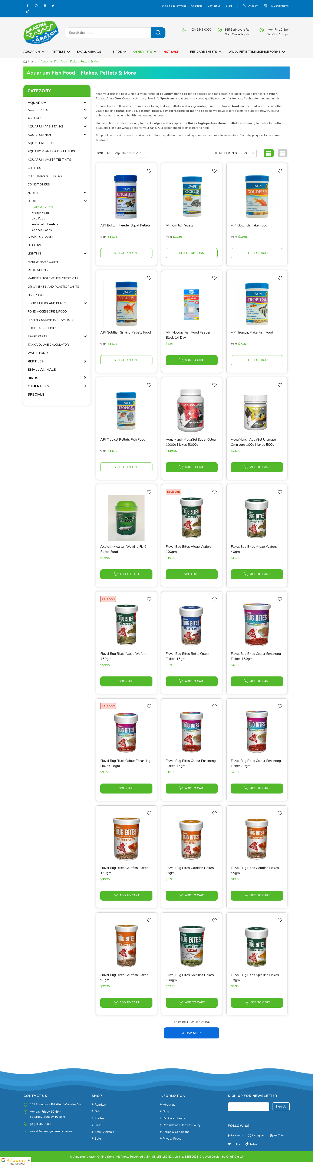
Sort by (103, 153)
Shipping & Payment (173, 5)
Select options (126, 253)
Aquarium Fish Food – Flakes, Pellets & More (70, 61)
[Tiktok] (27, 12)
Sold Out (191, 574)
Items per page (226, 153)
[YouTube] (45, 5)
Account (253, 5)
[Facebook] (27, 5)
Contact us (214, 5)
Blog (229, 5)
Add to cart (195, 360)
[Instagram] (36, 5)
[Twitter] (53, 5)
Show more (192, 1033)
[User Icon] (244, 6)
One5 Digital (234, 1157)
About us (196, 5)
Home (32, 61)
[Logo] (41, 32)
